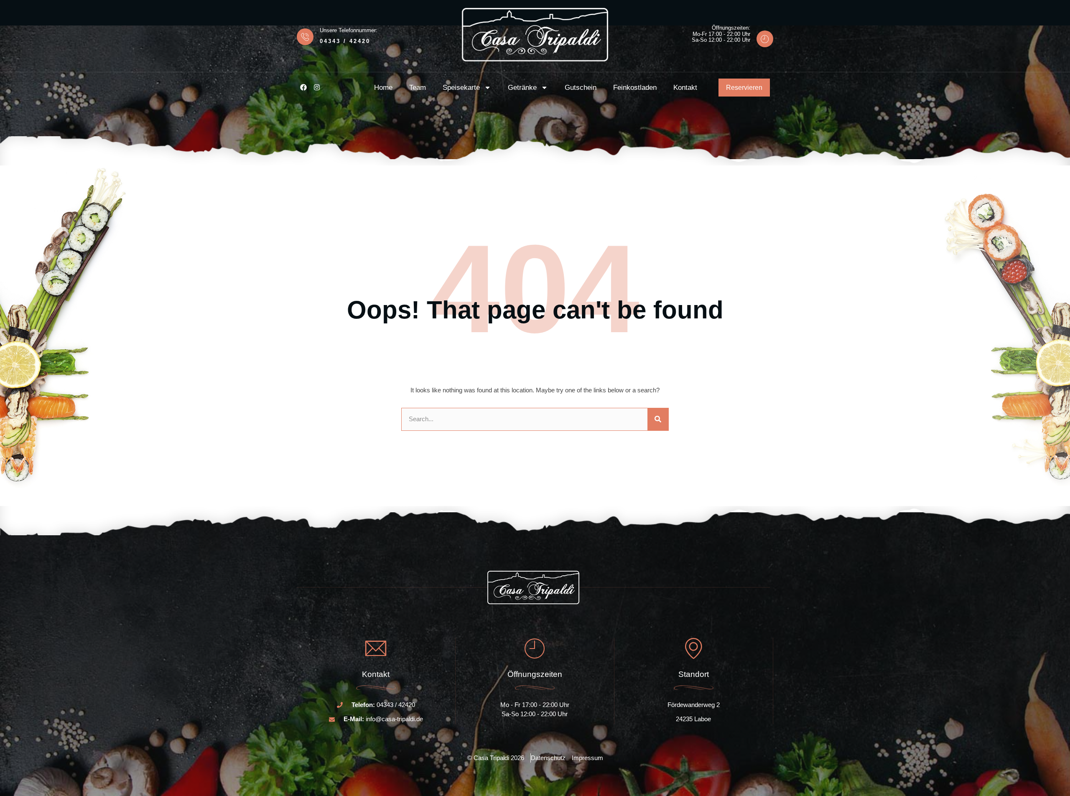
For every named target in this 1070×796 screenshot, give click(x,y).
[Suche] (657, 419)
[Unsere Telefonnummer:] (305, 36)
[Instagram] (317, 87)
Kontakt (685, 87)
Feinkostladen (635, 87)
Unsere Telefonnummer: (348, 30)
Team (417, 87)
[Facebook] (303, 87)
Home (383, 87)
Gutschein (580, 87)
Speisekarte (461, 87)
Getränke (522, 87)
